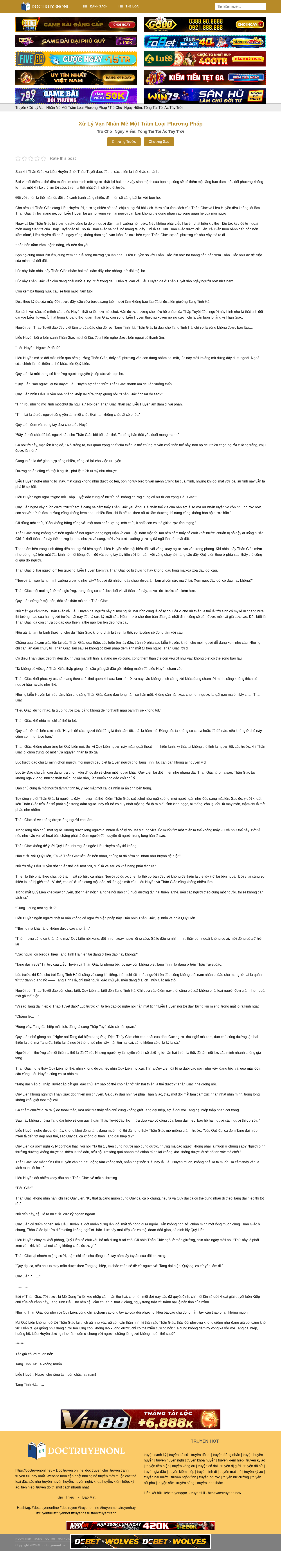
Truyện (20, 107)
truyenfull (198, 1493)
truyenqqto (179, 1493)
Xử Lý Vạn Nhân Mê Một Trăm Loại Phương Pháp (68, 107)
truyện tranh (119, 1470)
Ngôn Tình (23, 1538)
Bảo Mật (88, 1497)
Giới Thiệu (66, 1497)
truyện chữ (100, 1470)
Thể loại (132, 6)
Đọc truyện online (69, 1470)
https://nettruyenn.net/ (224, 1493)
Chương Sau (159, 141)
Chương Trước (124, 141)
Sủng (38, 1538)
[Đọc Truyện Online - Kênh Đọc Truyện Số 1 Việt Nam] (45, 6)
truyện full (23, 1476)
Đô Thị (50, 1538)
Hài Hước (65, 1538)
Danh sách (98, 6)
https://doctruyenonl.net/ (33, 1470)
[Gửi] (262, 6)
